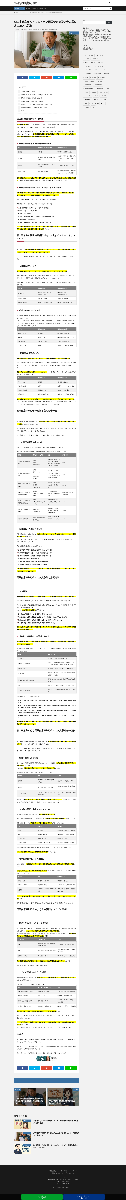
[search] (110, 8)
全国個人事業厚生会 (89, 81)
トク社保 (101, 62)
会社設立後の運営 (87, 49)
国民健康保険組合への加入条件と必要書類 (31, 101)
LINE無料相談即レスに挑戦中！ (42, 1197)
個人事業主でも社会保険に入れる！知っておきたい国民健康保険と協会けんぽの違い (56, 1146)
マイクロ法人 (88, 70)
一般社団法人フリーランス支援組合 (93, 73)
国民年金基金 (100, 88)
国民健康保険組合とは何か (27, 91)
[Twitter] (34, 77)
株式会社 (28, 8)
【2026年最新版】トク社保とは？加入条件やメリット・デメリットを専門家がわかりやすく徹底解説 (96, 37)
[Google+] (46, 77)
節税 (92, 103)
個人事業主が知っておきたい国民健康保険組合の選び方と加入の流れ (46, 12)
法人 (107, 92)
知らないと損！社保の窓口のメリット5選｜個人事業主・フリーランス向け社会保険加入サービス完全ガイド (97, 40)
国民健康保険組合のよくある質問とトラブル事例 (33, 107)
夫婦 (108, 88)
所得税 (86, 92)
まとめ (21, 110)
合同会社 (33, 8)
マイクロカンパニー (99, 66)
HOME (17, 12)
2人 (85, 55)
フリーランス (24, 12)
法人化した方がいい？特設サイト (84, 1197)
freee (91, 55)
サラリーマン (96, 58)
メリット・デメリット (100, 70)
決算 (101, 92)
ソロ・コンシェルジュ (90, 62)
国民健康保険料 (98, 84)
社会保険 (104, 96)
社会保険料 (87, 99)
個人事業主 (40, 8)
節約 (98, 103)
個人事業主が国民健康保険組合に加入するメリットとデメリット (37, 95)
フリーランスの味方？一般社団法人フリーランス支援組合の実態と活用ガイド (97, 32)
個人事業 (94, 77)
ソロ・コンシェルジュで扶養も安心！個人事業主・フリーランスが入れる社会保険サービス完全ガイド (97, 29)
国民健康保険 (88, 84)
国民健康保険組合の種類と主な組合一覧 (30, 98)
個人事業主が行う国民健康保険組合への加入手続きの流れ (35, 104)
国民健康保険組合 (53, 29)
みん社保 (87, 58)
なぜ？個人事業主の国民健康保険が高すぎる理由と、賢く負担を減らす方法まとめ (56, 1134)
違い (94, 107)
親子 (104, 103)
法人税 (96, 96)
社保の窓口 (96, 99)
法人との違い (88, 96)
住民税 (86, 77)
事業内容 (107, 73)
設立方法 (87, 107)
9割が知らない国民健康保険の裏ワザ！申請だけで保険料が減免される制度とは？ (55, 1122)
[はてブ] (59, 77)
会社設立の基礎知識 (88, 48)
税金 (45, 8)
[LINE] (71, 77)
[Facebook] (22, 77)
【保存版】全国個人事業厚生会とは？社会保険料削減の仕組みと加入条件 (97, 34)
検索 (84, 20)
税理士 (104, 99)
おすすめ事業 (100, 55)
